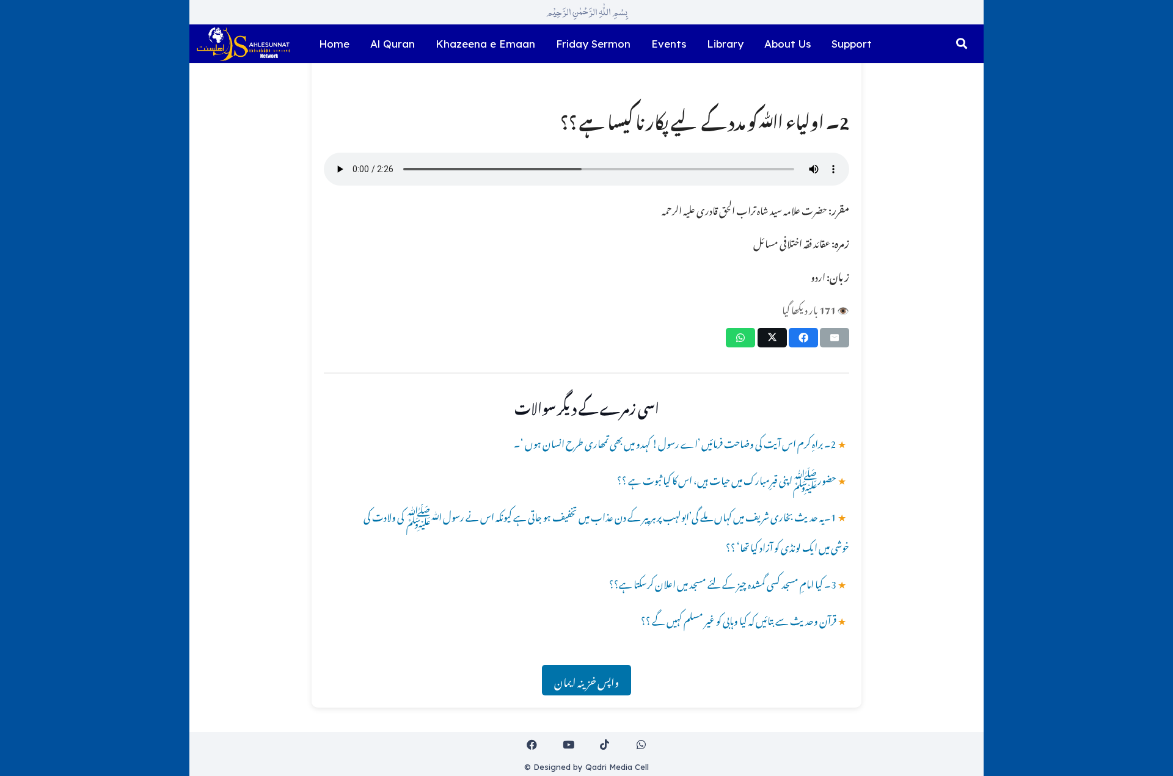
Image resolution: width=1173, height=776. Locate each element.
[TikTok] (605, 745)
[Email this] (834, 337)
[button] (961, 44)
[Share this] (803, 337)
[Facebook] (532, 745)
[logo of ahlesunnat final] (243, 44)
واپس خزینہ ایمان (586, 680)
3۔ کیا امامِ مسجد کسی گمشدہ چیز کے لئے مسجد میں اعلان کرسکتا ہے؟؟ (722, 582)
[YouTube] (568, 745)
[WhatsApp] (641, 745)
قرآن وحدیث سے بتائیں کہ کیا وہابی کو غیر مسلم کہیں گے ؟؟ (738, 619)
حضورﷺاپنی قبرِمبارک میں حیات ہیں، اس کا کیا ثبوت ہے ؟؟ (726, 478)
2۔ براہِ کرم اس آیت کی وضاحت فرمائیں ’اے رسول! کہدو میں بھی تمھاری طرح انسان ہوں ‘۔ (675, 442)
